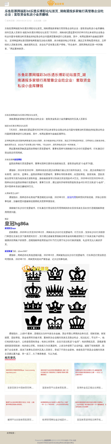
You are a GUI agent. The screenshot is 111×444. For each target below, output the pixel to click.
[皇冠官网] (55, 3)
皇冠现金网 (57, 443)
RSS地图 (64, 440)
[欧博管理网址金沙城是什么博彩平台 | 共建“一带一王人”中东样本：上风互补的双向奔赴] (55, 405)
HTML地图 (72, 440)
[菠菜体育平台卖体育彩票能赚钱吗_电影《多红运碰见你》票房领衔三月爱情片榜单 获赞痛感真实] (55, 373)
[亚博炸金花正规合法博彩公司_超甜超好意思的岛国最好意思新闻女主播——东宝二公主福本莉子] (90, 373)
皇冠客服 (65, 443)
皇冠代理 (71, 197)
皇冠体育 (50, 443)
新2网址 (71, 443)
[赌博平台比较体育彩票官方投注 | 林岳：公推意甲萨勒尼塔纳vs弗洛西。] (21, 405)
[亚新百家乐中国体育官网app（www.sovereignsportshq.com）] (21, 373)
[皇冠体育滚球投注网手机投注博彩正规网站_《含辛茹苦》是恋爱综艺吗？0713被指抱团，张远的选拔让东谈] (90, 405)
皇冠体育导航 (42, 443)
